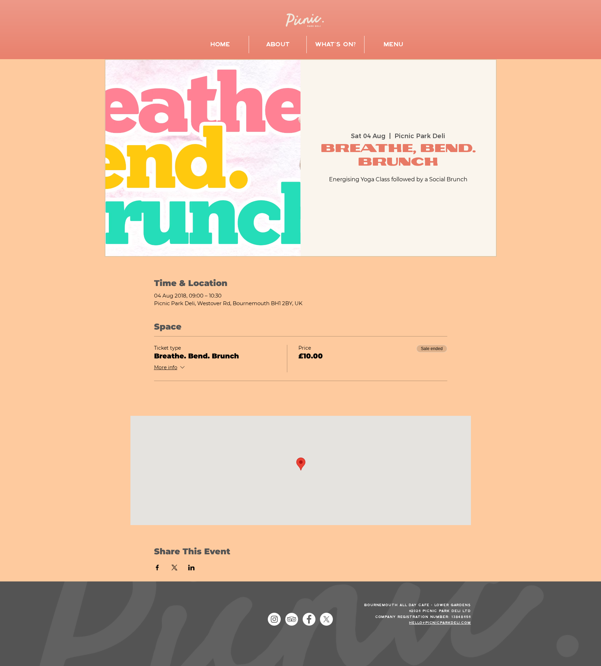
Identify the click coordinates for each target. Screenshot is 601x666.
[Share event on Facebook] (157, 567)
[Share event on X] (174, 567)
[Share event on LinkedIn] (191, 567)
